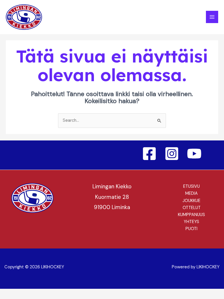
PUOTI (191, 229)
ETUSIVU (191, 186)
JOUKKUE (191, 201)
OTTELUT (192, 208)
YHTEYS (191, 222)
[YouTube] (194, 153)
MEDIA (191, 193)
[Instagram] (171, 153)
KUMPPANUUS (191, 215)
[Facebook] (149, 153)
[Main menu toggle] (212, 17)
